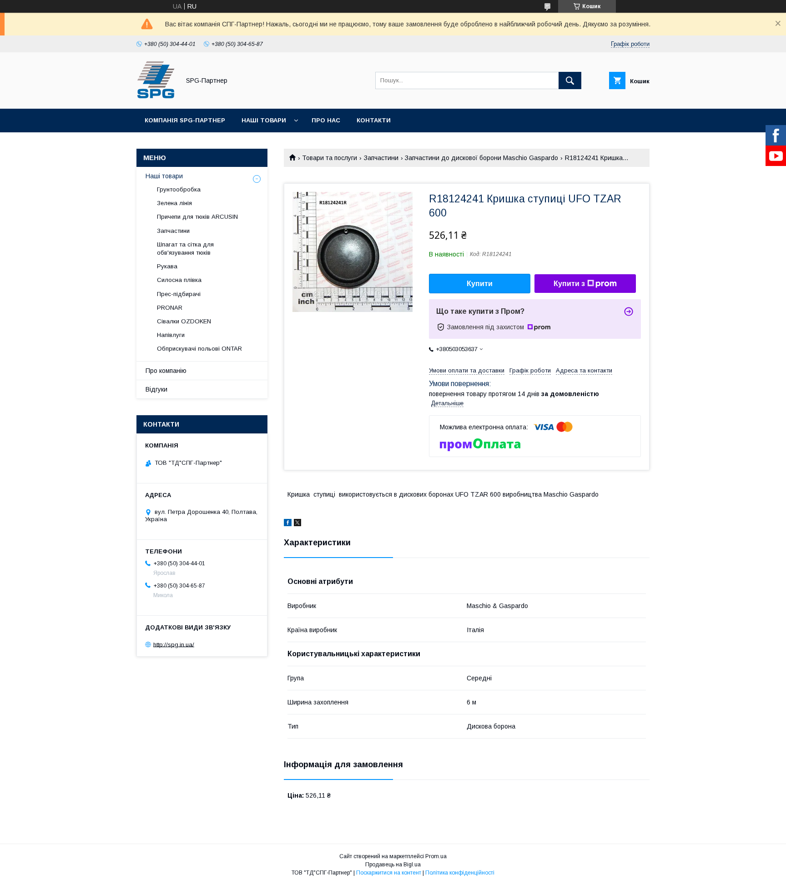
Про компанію (166, 370)
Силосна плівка (179, 280)
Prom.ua (436, 856)
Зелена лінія (174, 203)
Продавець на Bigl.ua (393, 864)
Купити (480, 283)
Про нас (326, 120)
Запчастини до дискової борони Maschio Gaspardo (481, 157)
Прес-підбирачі (179, 294)
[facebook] (288, 524)
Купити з (569, 283)
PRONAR (169, 307)
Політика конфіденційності (459, 873)
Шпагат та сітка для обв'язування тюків (185, 248)
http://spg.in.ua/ (173, 644)
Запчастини (381, 157)
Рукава (167, 266)
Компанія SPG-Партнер (185, 120)
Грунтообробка (179, 189)
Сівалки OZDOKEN (184, 321)
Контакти (374, 120)
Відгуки (156, 389)
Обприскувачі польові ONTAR (199, 348)
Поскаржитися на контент (388, 873)
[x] (297, 524)
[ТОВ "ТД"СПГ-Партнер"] (155, 97)
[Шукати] (570, 80)
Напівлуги (171, 335)
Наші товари (264, 120)
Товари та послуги (329, 157)
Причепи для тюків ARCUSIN (197, 216)
